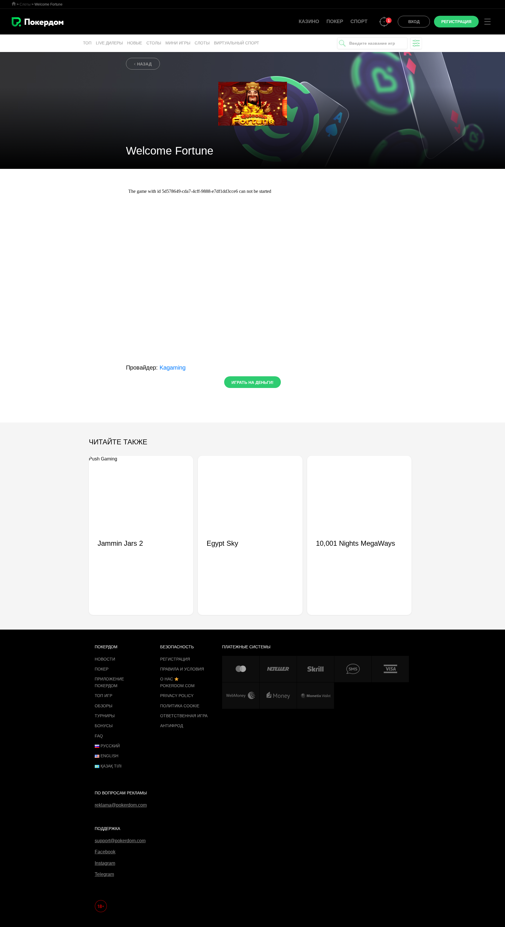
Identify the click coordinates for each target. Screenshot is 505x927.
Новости (105, 659)
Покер (334, 21)
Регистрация (175, 659)
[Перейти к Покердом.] (14, 4)
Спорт (358, 21)
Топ (87, 43)
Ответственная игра (183, 715)
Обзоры (103, 706)
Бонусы (104, 725)
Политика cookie (179, 706)
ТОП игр (103, 695)
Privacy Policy (176, 695)
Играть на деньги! (252, 382)
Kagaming (173, 367)
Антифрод (171, 725)
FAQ (99, 736)
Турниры (105, 715)
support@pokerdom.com (120, 840)
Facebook (105, 851)
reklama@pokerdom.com (121, 805)
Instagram (105, 863)
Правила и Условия (182, 669)
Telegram (104, 874)
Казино (309, 21)
